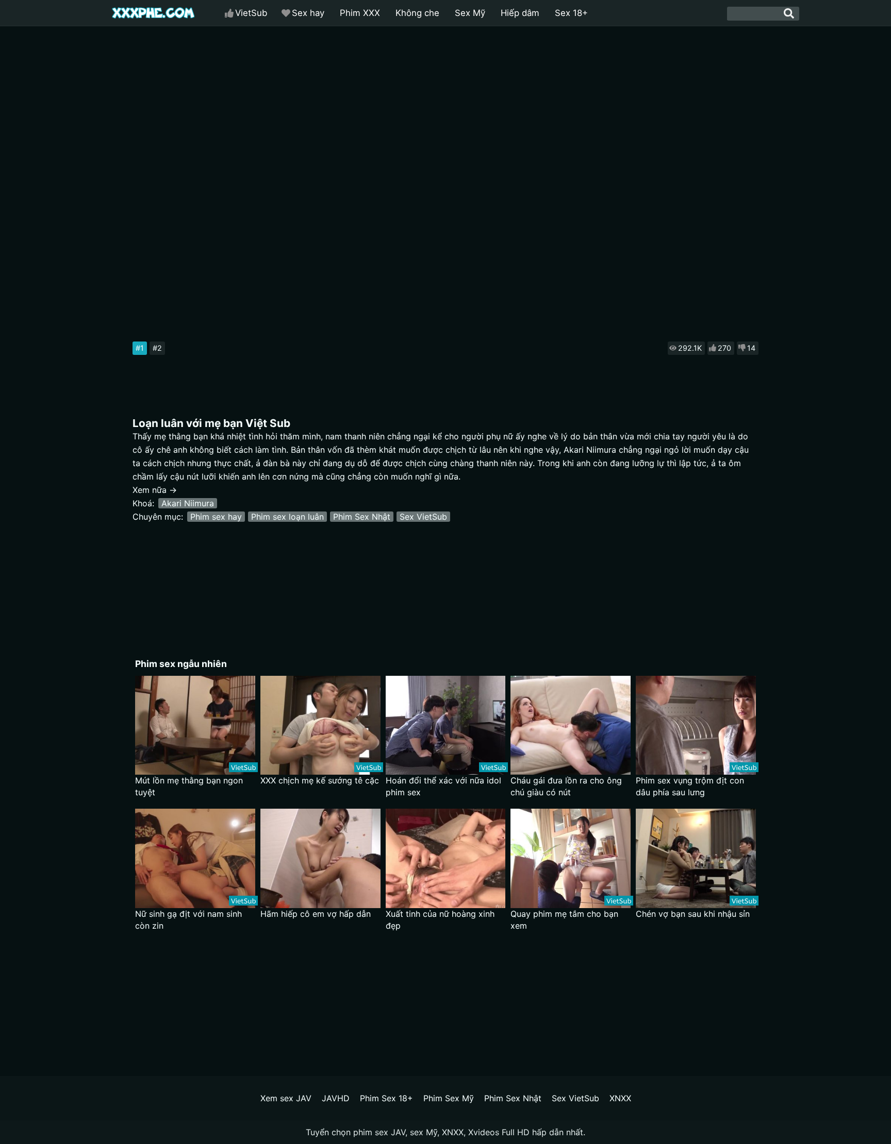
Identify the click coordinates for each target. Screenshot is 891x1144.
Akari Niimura (187, 503)
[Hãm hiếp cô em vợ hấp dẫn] (320, 858)
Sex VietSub (423, 516)
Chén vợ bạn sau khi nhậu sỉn (693, 914)
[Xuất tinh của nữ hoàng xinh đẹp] (445, 858)
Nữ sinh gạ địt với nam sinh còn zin (188, 920)
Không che (417, 13)
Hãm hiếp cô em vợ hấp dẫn (315, 914)
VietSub (251, 13)
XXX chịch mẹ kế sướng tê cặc (319, 780)
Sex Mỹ (470, 13)
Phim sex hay (216, 516)
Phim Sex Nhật (361, 516)
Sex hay (308, 13)
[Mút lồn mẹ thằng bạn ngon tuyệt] (195, 725)
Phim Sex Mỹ (448, 1098)
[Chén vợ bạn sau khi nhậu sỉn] (695, 858)
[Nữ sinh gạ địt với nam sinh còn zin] (195, 858)
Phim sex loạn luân (287, 516)
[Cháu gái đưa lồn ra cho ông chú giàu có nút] (570, 725)
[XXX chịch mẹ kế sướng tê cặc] (320, 725)
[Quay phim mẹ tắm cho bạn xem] (570, 858)
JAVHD (336, 1098)
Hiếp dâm (520, 13)
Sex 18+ (571, 13)
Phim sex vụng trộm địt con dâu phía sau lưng (690, 786)
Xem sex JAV (285, 1098)
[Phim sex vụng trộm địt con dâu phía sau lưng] (695, 725)
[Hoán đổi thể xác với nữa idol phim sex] (445, 725)
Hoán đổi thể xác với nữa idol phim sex (443, 786)
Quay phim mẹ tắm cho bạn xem (564, 920)
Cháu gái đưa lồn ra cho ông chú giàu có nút (566, 786)
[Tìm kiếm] (789, 13)
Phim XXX (360, 13)
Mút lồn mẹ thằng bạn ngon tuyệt (189, 786)
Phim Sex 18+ (386, 1098)
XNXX (620, 1098)
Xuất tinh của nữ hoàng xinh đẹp (440, 920)
